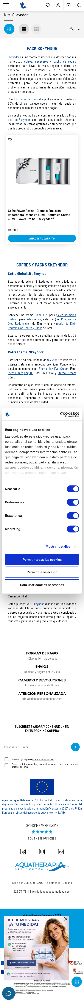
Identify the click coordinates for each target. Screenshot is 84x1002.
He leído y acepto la (33, 759)
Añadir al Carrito (42, 238)
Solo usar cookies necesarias (42, 584)
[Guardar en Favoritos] (10, 140)
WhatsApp (8, 993)
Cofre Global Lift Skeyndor (28, 273)
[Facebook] (23, 851)
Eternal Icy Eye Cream (53, 368)
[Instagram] (42, 851)
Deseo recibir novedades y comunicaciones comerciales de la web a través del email (45, 765)
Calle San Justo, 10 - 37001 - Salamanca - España (42, 882)
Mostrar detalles (58, 546)
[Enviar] (75, 747)
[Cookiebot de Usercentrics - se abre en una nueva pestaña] (60, 414)
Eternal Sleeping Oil (20, 373)
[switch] (73, 502)
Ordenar (75, 29)
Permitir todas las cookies (42, 559)
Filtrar (77, 982)
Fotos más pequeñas (36, 29)
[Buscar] (79, 5)
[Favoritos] (48, 5)
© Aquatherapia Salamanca (38, 915)
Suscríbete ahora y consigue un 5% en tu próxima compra (42, 728)
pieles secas (33, 319)
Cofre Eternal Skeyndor (26, 352)
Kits (7, 14)
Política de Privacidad (43, 759)
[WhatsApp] (61, 851)
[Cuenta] (58, 5)
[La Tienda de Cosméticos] (22, 5)
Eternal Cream (67, 373)
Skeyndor (20, 14)
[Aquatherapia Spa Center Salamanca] (42, 866)
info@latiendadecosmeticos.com (50, 891)
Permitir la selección (42, 572)
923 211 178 (20, 891)
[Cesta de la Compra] (68, 5)
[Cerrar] (65, 919)
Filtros (9, 29)
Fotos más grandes (24, 29)
